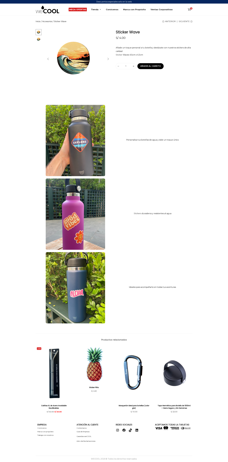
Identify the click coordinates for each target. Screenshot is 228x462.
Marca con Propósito (134, 9)
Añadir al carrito (150, 66)
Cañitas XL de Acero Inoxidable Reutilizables (54, 406)
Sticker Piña (94, 387)
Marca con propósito (45, 432)
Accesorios (47, 21)
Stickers (137, 213)
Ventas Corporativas (162, 9)
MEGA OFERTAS (77, 9)
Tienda (94, 9)
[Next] (108, 59)
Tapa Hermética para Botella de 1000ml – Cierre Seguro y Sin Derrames (174, 406)
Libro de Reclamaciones (86, 441)
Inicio (38, 21)
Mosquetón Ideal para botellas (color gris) (134, 406)
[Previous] (48, 59)
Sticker (119, 55)
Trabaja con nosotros (45, 435)
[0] (189, 9)
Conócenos (112, 9)
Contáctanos (82, 428)
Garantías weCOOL (84, 436)
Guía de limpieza (83, 432)
